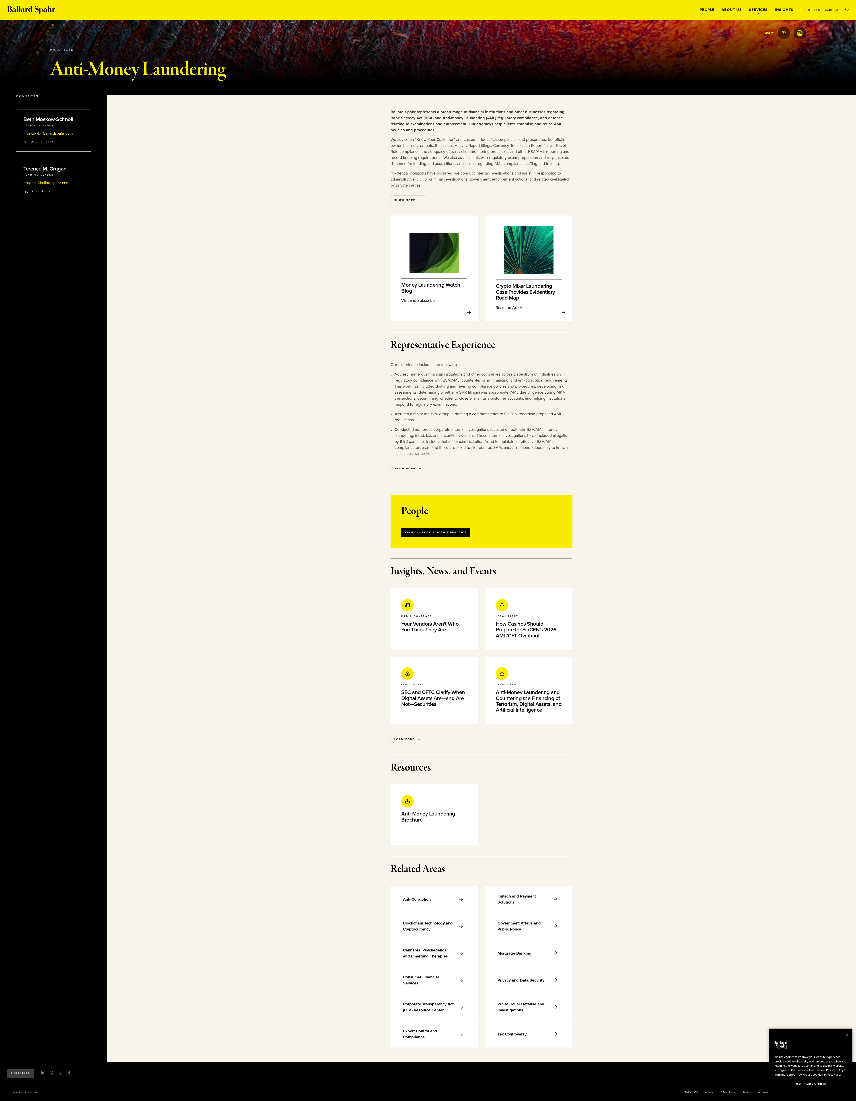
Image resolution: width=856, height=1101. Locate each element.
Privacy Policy (832, 1074)
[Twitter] (51, 1072)
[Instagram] (60, 1072)
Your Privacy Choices (810, 1084)
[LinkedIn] (42, 1072)
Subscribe (20, 1073)
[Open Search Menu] (847, 10)
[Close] (847, 1035)
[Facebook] (69, 1072)
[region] (810, 1063)
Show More (405, 200)
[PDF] (800, 33)
